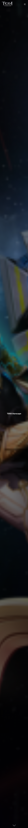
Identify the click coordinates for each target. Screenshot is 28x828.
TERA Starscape (14, 414)
